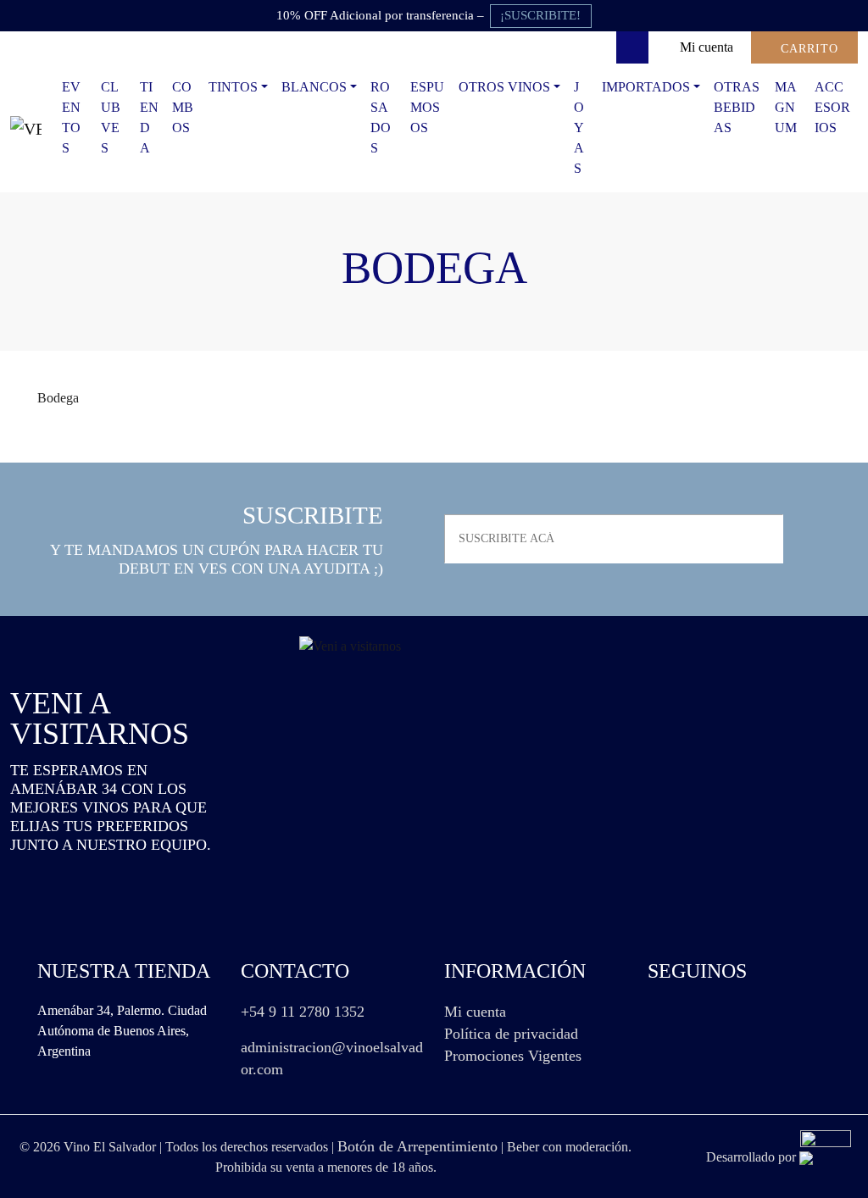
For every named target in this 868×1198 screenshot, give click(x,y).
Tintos (233, 87)
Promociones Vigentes (512, 1055)
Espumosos (427, 107)
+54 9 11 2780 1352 (302, 1011)
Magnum (786, 107)
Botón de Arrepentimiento (417, 1146)
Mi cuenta (475, 1011)
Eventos (71, 117)
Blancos (314, 87)
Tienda (149, 117)
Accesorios (832, 107)
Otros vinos (504, 87)
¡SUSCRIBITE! (540, 15)
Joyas (579, 127)
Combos (182, 107)
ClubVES (110, 117)
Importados (646, 87)
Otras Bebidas (737, 107)
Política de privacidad (511, 1033)
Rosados (380, 117)
